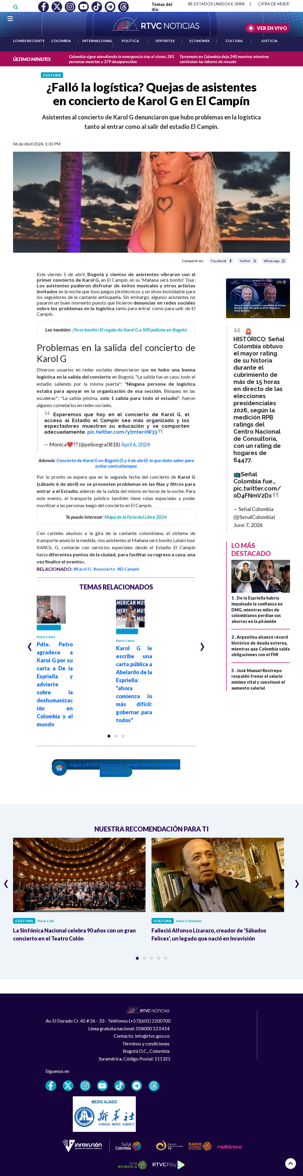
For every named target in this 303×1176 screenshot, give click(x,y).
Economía (199, 41)
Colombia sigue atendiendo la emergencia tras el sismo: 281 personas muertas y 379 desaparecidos (121, 59)
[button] (108, 736)
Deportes (165, 41)
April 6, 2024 (135, 444)
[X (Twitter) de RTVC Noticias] (68, 1085)
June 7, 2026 (247, 525)
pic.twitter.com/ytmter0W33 (122, 432)
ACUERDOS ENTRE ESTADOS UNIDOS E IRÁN (200, 3)
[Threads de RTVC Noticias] (154, 1086)
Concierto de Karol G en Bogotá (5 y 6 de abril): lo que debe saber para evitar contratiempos (125, 463)
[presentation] (29, 644)
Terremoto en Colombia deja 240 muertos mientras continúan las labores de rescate (224, 59)
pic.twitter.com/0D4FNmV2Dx (257, 492)
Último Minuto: (32, 59)
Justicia (269, 41)
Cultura (234, 41)
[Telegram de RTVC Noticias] (136, 1085)
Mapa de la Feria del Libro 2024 (135, 517)
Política (130, 41)
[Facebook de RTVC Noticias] (51, 1085)
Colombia (61, 41)
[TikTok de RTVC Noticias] (119, 1085)
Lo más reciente (29, 41)
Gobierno (49, 627)
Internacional (97, 41)
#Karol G (82, 568)
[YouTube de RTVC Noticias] (102, 1085)
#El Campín (128, 568)
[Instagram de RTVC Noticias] (85, 1085)
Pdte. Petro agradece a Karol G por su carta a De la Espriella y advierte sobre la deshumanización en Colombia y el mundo (55, 684)
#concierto (104, 568)
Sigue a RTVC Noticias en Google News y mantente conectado (125, 768)
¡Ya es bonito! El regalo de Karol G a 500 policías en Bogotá (129, 329)
